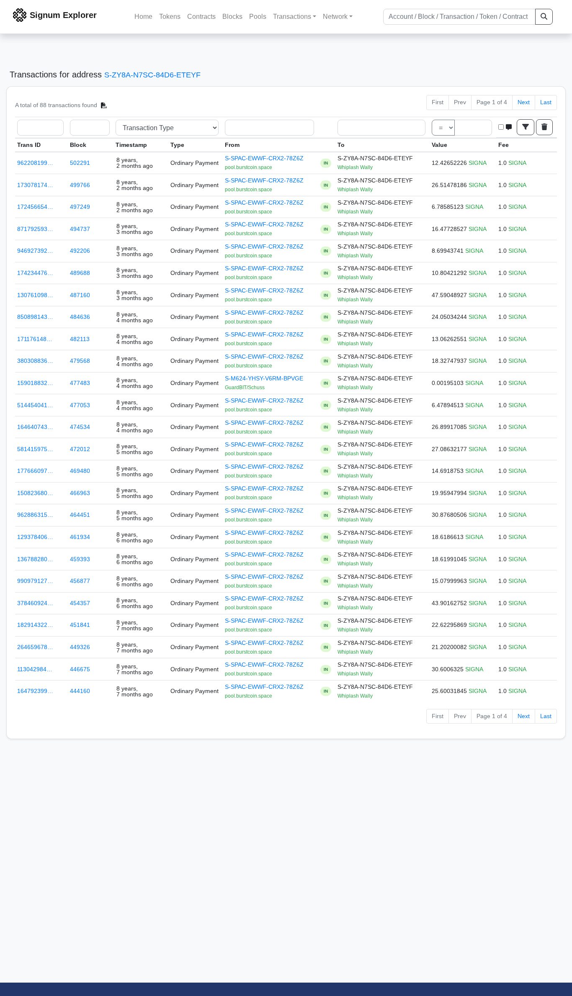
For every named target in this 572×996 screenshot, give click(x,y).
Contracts (201, 16)
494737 (80, 229)
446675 (80, 669)
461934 (80, 537)
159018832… (35, 383)
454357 (80, 603)
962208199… (35, 162)
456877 (80, 581)
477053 (80, 405)
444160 (80, 691)
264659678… (35, 647)
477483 (80, 383)
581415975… (35, 449)
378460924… (35, 603)
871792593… (35, 229)
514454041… (35, 405)
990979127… (35, 581)
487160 (80, 295)
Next (524, 102)
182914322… (35, 624)
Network (335, 16)
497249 (80, 206)
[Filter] (525, 127)
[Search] (544, 17)
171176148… (34, 339)
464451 (80, 514)
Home (143, 16)
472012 (80, 449)
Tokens (169, 16)
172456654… (35, 206)
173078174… (35, 185)
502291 (80, 162)
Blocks (232, 16)
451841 (80, 624)
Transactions (292, 16)
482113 (80, 339)
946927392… (35, 250)
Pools (257, 16)
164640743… (35, 427)
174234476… (35, 273)
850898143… (35, 316)
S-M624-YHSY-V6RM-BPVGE (264, 378)
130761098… (35, 295)
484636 (80, 316)
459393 (80, 559)
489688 (80, 273)
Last (545, 102)
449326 (80, 647)
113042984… (34, 669)
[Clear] (544, 127)
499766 (80, 185)
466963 (80, 493)
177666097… (35, 470)
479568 (80, 360)
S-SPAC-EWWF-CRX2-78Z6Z (264, 158)
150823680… (35, 493)
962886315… (35, 514)
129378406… (35, 537)
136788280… (35, 559)
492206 (80, 250)
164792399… (35, 691)
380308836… (35, 360)
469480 (80, 470)
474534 (80, 427)
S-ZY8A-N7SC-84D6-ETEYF (152, 75)
